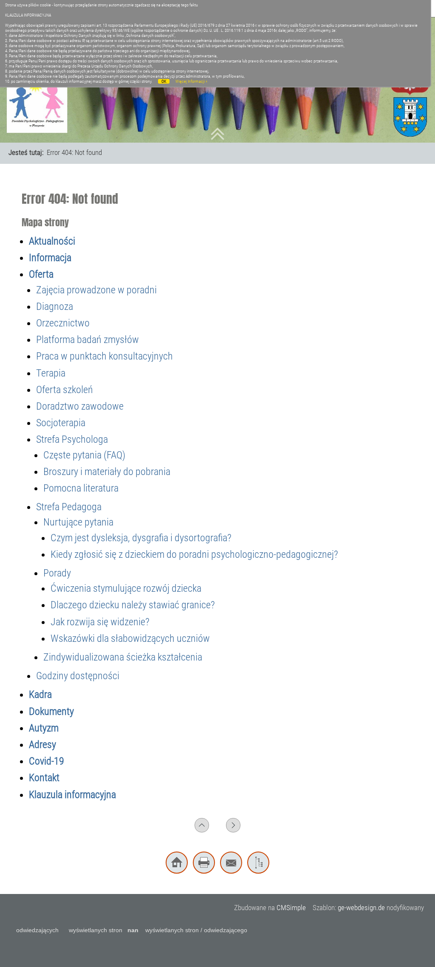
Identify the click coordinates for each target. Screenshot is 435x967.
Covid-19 (46, 761)
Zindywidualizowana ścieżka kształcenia (122, 657)
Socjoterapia (60, 423)
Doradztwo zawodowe (80, 406)
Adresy (42, 745)
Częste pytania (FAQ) (84, 455)
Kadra (40, 694)
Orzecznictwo (63, 323)
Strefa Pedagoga (69, 507)
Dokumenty (51, 711)
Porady (57, 573)
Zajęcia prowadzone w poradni (96, 290)
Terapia (50, 373)
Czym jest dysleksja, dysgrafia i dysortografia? (141, 538)
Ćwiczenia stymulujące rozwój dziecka (126, 588)
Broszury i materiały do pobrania (106, 472)
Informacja (50, 258)
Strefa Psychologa (72, 439)
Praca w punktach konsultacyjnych (104, 356)
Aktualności (52, 241)
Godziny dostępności (77, 676)
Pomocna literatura (81, 488)
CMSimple (291, 907)
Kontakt (44, 778)
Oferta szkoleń (64, 390)
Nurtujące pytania (78, 522)
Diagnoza (54, 306)
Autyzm (44, 728)
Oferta (41, 274)
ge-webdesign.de (361, 907)
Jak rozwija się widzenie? (100, 622)
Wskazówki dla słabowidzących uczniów (130, 638)
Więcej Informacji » (191, 81)
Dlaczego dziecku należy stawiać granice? (133, 605)
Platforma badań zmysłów (87, 340)
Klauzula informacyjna (72, 795)
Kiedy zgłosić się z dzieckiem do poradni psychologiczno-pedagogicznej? (194, 554)
